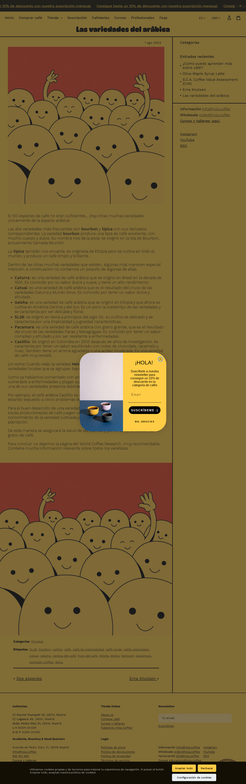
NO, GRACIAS (145, 421)
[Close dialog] (160, 359)
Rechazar (207, 768)
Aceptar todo (184, 768)
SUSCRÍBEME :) (144, 410)
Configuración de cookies (194, 777)
